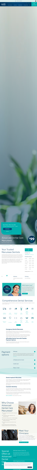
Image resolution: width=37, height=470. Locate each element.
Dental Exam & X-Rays (15, 313)
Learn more (14, 356)
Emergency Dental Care (4, 313)
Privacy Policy (26, 465)
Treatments (13, 245)
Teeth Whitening (10, 313)
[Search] (29, 5)
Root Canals (10, 322)
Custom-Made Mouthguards (27, 321)
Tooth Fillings (32, 313)
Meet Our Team (26, 245)
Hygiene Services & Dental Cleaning (27, 312)
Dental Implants (21, 313)
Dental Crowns (32, 322)
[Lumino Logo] (3, 4)
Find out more (15, 457)
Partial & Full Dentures (4, 322)
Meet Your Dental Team (24, 442)
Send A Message (31, 254)
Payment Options (19, 245)
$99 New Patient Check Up (19, 450)
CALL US (7, 231)
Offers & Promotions (32, 245)
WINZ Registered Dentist (19, 461)
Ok (29, 467)
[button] (10, 5)
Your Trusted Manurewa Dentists (6, 245)
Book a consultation (9, 395)
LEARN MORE (25, 293)
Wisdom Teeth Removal (21, 321)
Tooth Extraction (15, 322)
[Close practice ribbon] (35, 1)
